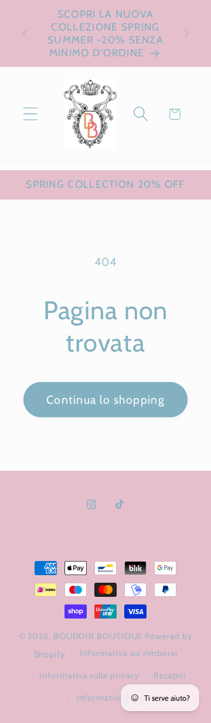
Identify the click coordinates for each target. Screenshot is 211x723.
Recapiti (170, 675)
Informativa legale (112, 697)
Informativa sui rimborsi (129, 653)
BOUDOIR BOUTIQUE (98, 636)
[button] (30, 114)
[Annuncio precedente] (25, 33)
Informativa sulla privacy (89, 675)
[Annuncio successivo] (187, 33)
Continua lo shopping (105, 400)
